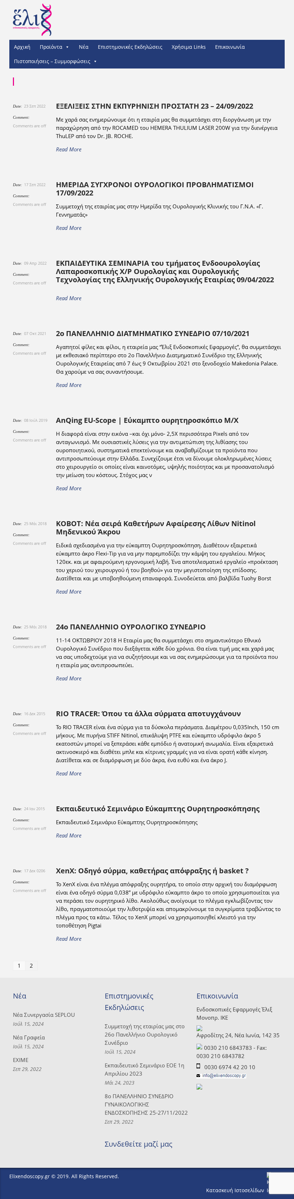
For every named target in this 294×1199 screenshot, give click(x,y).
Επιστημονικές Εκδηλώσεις (130, 46)
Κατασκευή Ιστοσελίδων (236, 1190)
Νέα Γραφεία (29, 1037)
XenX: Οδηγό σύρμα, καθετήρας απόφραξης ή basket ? (152, 870)
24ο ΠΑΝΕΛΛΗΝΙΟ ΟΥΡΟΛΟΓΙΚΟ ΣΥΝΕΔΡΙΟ (131, 627)
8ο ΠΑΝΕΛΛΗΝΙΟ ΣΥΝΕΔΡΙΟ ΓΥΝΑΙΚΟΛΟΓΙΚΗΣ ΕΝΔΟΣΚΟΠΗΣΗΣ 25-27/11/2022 (146, 1104)
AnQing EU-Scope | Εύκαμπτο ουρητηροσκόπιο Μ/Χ (147, 420)
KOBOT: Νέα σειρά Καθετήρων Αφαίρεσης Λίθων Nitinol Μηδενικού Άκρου (156, 528)
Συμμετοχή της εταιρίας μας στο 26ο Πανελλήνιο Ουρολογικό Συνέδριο (145, 1034)
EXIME (20, 1059)
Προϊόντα (51, 46)
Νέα (84, 46)
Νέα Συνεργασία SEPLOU (44, 1014)
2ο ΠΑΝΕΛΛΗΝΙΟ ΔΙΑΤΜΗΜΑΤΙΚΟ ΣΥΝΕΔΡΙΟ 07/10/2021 (153, 333)
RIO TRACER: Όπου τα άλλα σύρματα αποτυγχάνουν (148, 713)
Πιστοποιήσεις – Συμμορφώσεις (52, 61)
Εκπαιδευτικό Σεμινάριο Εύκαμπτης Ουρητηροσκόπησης (158, 808)
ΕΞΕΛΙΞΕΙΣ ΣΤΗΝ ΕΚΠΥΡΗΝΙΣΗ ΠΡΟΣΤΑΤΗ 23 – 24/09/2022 (154, 106)
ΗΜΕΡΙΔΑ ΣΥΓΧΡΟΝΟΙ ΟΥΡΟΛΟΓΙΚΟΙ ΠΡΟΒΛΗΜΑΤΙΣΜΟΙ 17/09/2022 (155, 189)
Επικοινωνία (230, 46)
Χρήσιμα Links (189, 46)
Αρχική (22, 46)
